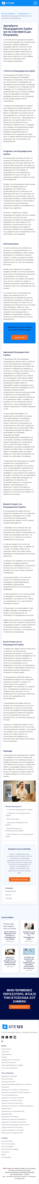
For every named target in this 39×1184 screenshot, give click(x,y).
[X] (7, 1037)
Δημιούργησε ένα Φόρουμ (9, 1116)
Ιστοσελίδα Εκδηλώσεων (9, 1095)
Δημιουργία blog (6, 1114)
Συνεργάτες (5, 1152)
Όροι (4, 1176)
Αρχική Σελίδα (6, 1049)
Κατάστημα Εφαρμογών (12, 1065)
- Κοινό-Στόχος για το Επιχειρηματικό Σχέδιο (19, 835)
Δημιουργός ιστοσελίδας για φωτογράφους (15, 1092)
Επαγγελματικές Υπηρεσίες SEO (11, 1133)
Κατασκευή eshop (7, 1079)
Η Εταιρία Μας (6, 1157)
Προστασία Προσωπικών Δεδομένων (17, 1176)
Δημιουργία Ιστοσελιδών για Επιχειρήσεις (15, 1090)
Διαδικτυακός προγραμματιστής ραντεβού (15, 1125)
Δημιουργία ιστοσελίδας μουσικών (12, 1098)
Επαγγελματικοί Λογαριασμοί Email (12, 1111)
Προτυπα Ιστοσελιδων (8, 1062)
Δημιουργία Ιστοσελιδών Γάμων (11, 1100)
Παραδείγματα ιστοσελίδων (10, 1060)
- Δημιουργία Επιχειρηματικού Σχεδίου (16, 824)
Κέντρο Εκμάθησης (8, 13)
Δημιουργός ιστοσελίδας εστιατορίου (13, 1122)
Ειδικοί (3, 1154)
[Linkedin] (11, 1037)
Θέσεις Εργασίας (10, 1149)
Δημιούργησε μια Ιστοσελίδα (19, 879)
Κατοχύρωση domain (8, 1081)
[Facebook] (3, 1037)
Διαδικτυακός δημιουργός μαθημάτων (14, 1119)
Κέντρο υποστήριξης (8, 1144)
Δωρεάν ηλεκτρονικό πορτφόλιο (12, 1103)
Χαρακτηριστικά (6, 1054)
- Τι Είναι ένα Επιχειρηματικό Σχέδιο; (19, 809)
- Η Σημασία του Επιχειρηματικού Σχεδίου (17, 814)
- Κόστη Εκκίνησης (12, 819)
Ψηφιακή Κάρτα (6, 1108)
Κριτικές (4, 1057)
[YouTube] (15, 1037)
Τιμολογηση (5, 1052)
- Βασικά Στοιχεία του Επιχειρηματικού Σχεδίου (14, 830)
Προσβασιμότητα (19, 1178)
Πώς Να (8, 895)
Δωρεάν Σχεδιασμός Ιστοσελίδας (12, 1130)
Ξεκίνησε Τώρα (19, 337)
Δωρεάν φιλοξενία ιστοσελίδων (12, 1127)
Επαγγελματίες (23, 13)
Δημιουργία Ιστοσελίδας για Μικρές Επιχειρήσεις (17, 1106)
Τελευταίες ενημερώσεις (9, 1068)
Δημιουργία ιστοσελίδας (9, 1076)
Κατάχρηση (32, 1176)
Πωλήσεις (8, 898)
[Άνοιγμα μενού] (36, 3)
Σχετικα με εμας (7, 1141)
